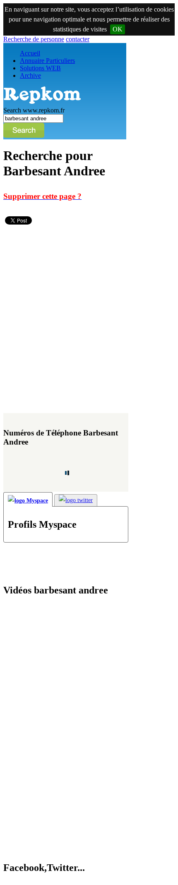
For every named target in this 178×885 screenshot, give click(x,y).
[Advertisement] (89, 322)
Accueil (30, 53)
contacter (77, 39)
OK (118, 29)
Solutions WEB (40, 68)
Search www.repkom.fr (34, 110)
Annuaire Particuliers (47, 60)
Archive (30, 75)
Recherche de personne (33, 39)
